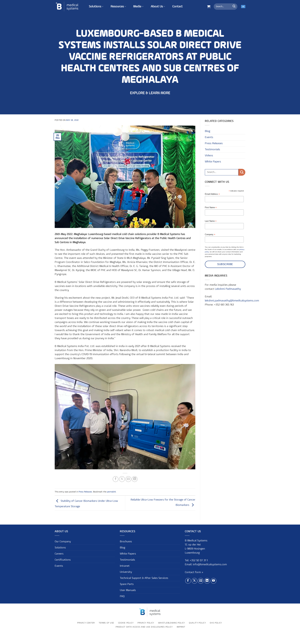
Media (137, 6)
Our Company (63, 541)
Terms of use (106, 623)
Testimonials (212, 149)
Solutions (95, 6)
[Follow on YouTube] (213, 581)
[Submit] (234, 7)
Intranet (125, 566)
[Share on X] (122, 479)
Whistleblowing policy (171, 623)
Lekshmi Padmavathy (228, 289)
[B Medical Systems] (67, 6)
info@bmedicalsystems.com (210, 564)
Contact (177, 6)
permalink (111, 492)
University (126, 572)
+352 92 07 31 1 (199, 560)
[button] (208, 6)
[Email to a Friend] (128, 479)
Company (210, 234)
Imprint (181, 627)
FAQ (122, 596)
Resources (117, 6)
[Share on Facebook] (115, 479)
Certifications (63, 559)
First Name (211, 207)
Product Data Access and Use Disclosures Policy (144, 627)
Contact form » (194, 572)
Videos (209, 155)
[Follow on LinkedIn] (207, 581)
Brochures (126, 541)
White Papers (213, 161)
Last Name (210, 221)
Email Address (212, 194)
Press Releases (85, 492)
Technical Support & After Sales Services (144, 578)
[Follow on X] (194, 581)
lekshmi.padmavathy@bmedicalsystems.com (232, 300)
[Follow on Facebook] (188, 581)
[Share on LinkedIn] (135, 479)
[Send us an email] (201, 581)
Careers (59, 553)
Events (209, 137)
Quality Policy (197, 623)
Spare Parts (127, 584)
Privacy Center (86, 623)
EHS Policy (216, 623)
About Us (157, 6)
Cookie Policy (126, 623)
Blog (207, 131)
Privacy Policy (146, 623)
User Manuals (128, 590)
